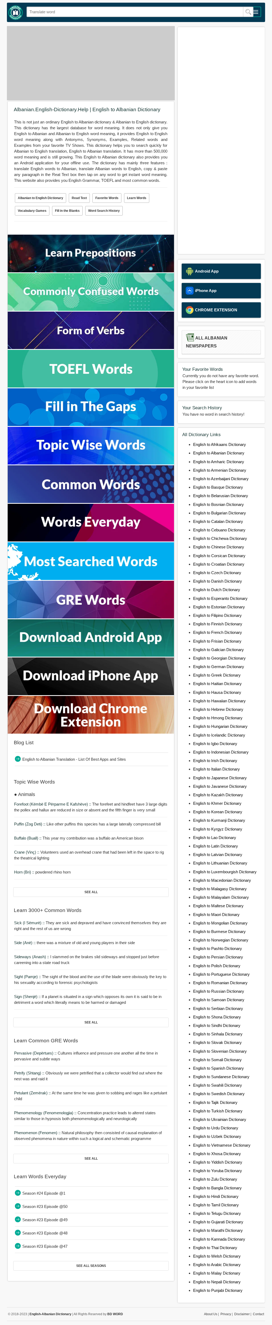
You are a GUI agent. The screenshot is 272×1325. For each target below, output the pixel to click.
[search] (248, 12)
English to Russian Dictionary (218, 991)
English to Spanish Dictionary (218, 1068)
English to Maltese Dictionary (218, 906)
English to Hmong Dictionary (218, 718)
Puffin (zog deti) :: (30, 824)
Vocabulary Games (32, 211)
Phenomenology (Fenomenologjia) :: (46, 1113)
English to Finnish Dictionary (217, 624)
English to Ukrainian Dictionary (219, 1119)
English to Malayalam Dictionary (221, 897)
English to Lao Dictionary (214, 837)
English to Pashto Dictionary (217, 948)
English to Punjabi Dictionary (218, 1290)
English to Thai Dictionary (215, 1247)
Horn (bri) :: (24, 872)
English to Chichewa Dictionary (220, 538)
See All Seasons (91, 1266)
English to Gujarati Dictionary (218, 1222)
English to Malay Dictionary (216, 1273)
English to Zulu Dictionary (215, 1179)
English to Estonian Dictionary (219, 607)
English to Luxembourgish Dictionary (225, 872)
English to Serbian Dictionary (218, 1008)
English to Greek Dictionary (217, 675)
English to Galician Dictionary (218, 649)
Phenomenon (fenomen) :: (38, 1132)
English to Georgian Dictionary (219, 658)
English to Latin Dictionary (215, 846)
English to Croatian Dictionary (218, 564)
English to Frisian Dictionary (217, 641)
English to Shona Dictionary (217, 1017)
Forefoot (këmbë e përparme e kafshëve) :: (53, 804)
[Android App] (91, 655)
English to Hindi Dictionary (216, 1196)
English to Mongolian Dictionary (220, 923)
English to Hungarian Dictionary (220, 726)
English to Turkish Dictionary (218, 1111)
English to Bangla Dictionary (217, 1188)
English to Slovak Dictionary (217, 1042)
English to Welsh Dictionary (217, 1256)
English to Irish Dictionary (215, 760)
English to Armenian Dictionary (219, 470)
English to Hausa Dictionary (217, 692)
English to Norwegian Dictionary (220, 940)
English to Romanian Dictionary (220, 982)
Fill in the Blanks (67, 211)
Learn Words (136, 198)
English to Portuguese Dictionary (221, 974)
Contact (258, 1314)
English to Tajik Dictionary (215, 1102)
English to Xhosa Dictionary (217, 1153)
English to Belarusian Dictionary (220, 495)
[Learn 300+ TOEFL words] (91, 386)
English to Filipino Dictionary (217, 615)
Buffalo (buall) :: (28, 838)
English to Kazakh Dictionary (218, 795)
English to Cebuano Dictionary (219, 530)
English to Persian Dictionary (218, 957)
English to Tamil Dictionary (216, 1205)
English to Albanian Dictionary (218, 453)
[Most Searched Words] (91, 578)
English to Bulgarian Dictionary (219, 513)
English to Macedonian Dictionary (222, 880)
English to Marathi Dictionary (218, 1230)
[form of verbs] (91, 347)
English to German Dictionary (218, 666)
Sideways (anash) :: (32, 956)
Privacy (225, 1314)
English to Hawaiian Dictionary (219, 701)
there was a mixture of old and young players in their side (74, 942)
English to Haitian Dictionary (217, 683)
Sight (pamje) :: (28, 976)
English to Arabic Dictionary (217, 1264)
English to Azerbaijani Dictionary (221, 478)
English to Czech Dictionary (217, 572)
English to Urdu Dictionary (215, 1128)
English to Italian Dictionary (216, 769)
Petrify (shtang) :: (29, 1073)
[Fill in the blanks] (91, 424)
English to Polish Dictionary (216, 965)
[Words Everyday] (91, 540)
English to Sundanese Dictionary (221, 1076)
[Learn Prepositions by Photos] (91, 271)
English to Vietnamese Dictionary (221, 1145)
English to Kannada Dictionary (219, 1239)
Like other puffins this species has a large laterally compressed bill (87, 824)
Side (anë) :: (25, 942)
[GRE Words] (91, 617)
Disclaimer (242, 1314)
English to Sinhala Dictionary (218, 1034)
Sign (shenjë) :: (28, 996)
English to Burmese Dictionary (219, 931)
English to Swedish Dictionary (219, 1093)
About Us (210, 1314)
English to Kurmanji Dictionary (219, 820)
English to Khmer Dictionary (217, 803)
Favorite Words (106, 198)
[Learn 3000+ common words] (91, 501)
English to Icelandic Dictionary (219, 735)
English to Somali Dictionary (217, 1059)
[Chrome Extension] (91, 732)
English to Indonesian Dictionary (221, 752)
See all (91, 892)
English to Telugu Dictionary (217, 1213)
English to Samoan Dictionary (218, 999)
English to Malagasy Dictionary (220, 889)
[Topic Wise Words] (91, 463)
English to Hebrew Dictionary (218, 709)
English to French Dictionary (217, 632)
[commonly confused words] (91, 309)
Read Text (79, 198)
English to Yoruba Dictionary (217, 1170)
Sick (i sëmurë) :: (30, 922)
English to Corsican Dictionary (219, 555)
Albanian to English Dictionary (40, 198)
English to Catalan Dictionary (218, 521)
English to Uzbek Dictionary (217, 1136)
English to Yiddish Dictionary (217, 1162)
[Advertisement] (91, 63)
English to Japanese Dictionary (220, 778)
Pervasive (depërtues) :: (36, 1053)
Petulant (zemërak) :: (33, 1093)
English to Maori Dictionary (216, 914)
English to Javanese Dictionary (220, 786)
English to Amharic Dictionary (218, 461)
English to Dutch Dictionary (216, 589)
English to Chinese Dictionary (218, 547)
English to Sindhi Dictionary (216, 1025)
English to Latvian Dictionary (217, 854)
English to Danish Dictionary (217, 581)
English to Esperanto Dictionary (220, 598)
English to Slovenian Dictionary (220, 1051)
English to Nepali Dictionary (217, 1282)
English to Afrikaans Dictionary (219, 444)
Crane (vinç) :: (27, 852)
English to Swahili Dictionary (217, 1085)
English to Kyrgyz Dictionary (217, 829)
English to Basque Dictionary (218, 487)
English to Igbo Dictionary (215, 743)
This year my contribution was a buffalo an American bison (78, 838)
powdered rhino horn (42, 872)
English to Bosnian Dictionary (218, 504)
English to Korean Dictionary (217, 812)
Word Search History (104, 211)
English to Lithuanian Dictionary (220, 863)
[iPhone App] (91, 693)
